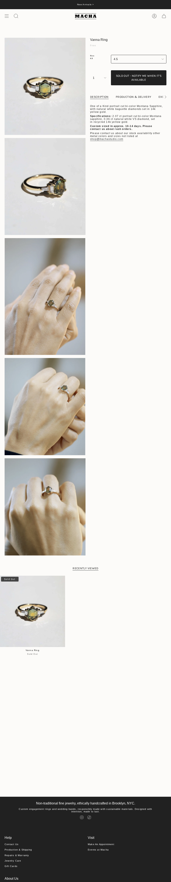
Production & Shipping (18, 849)
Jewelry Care (13, 860)
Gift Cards (11, 866)
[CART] (164, 16)
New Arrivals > (85, 4)
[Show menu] (7, 16)
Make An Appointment (101, 844)
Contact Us (12, 844)
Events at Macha (98, 849)
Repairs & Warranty (17, 855)
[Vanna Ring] (32, 611)
